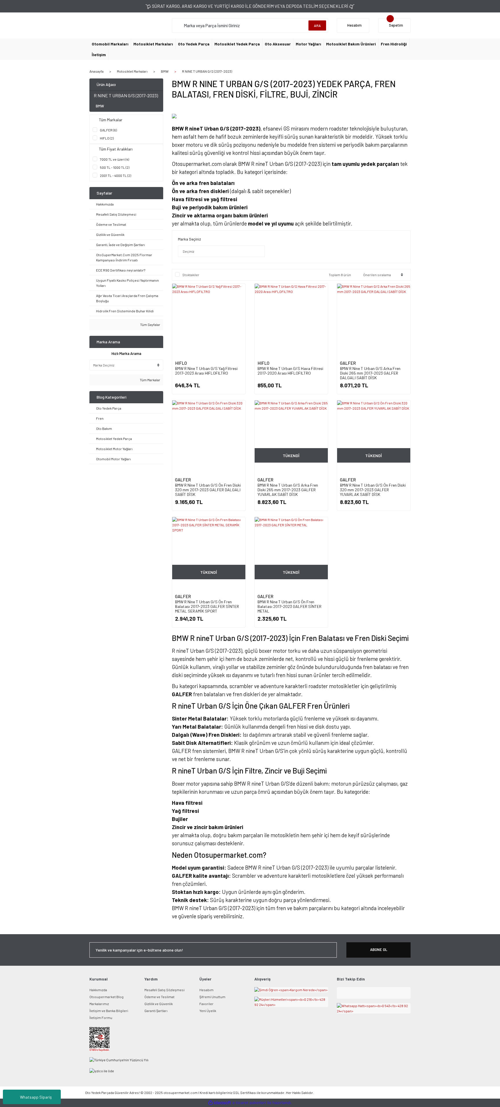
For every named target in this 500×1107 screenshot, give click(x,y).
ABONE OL (378, 949)
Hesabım (206, 990)
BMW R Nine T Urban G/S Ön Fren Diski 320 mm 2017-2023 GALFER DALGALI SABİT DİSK (208, 490)
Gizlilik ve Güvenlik (158, 1004)
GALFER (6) (108, 130)
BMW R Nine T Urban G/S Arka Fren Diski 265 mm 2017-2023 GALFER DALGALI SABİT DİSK (370, 373)
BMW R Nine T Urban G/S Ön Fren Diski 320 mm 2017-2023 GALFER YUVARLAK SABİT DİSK (373, 490)
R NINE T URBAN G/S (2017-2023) (207, 71)
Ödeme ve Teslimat (159, 997)
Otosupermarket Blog (106, 997)
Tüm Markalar (149, 380)
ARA (317, 25)
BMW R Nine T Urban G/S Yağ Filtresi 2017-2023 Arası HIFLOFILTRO (206, 370)
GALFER (348, 363)
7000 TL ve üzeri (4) (114, 159)
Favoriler (206, 1004)
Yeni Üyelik (207, 1011)
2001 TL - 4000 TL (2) (115, 175)
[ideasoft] (219, 1103)
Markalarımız (99, 1004)
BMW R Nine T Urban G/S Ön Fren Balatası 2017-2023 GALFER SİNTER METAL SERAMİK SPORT (207, 606)
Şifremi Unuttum (212, 997)
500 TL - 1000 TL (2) (114, 167)
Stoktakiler (190, 275)
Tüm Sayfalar (149, 324)
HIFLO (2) (107, 138)
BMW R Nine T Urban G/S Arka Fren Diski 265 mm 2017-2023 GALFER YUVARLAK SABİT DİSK (288, 490)
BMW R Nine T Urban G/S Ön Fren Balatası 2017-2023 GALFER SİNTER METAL (289, 606)
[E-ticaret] (249, 1102)
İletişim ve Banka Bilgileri (108, 1011)
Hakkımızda (98, 990)
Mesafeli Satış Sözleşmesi (164, 990)
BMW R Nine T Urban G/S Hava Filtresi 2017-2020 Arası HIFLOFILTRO (290, 370)
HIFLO (181, 363)
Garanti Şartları (156, 1011)
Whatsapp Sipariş (36, 1097)
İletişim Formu (100, 1018)
